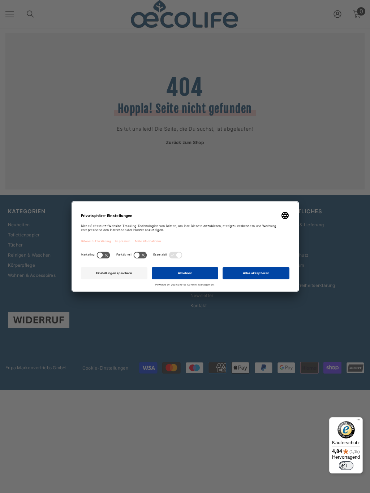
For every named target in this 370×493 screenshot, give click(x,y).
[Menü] (358, 421)
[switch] (346, 465)
